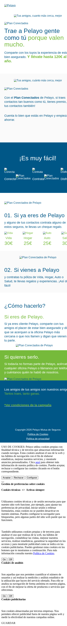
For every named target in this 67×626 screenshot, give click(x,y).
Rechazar (18, 477)
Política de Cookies (37, 434)
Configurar (32, 477)
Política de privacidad (37, 438)
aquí (37, 462)
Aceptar (6, 477)
